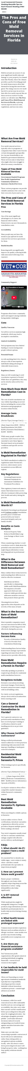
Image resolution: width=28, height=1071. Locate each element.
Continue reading (11, 512)
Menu (3, 12)
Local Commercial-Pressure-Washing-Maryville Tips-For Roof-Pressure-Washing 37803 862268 (12, 5)
